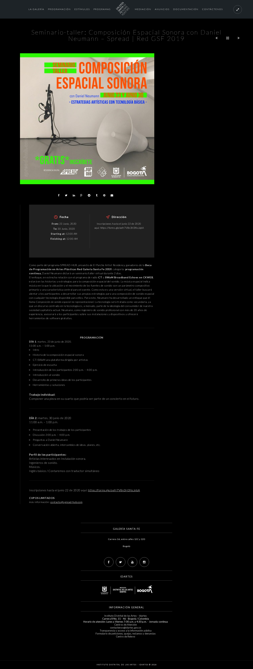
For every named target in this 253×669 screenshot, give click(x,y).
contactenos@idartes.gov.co (125, 627)
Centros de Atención (125, 624)
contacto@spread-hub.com (66, 502)
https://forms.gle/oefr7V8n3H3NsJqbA (114, 490)
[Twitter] (120, 562)
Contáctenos (212, 9)
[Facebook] (108, 562)
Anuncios (162, 9)
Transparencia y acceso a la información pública (126, 630)
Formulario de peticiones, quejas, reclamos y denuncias (126, 633)
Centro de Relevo (125, 636)
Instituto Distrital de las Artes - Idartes (125, 615)
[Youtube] (132, 562)
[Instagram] (144, 562)
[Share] (58, 195)
